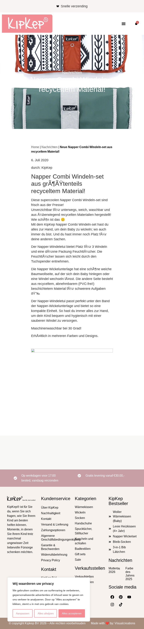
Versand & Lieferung (54, 524)
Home (35, 147)
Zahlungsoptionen (53, 530)
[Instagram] (112, 604)
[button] (123, 24)
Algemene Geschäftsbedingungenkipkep (55, 537)
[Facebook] (112, 597)
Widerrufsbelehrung (54, 554)
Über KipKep (49, 507)
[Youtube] (129, 597)
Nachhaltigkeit (50, 513)
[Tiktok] (120, 604)
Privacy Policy (50, 560)
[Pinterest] (120, 597)
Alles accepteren (72, 613)
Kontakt (46, 518)
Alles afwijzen (46, 613)
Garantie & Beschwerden (50, 547)
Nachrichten (72, 72)
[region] (49, 599)
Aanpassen (22, 613)
